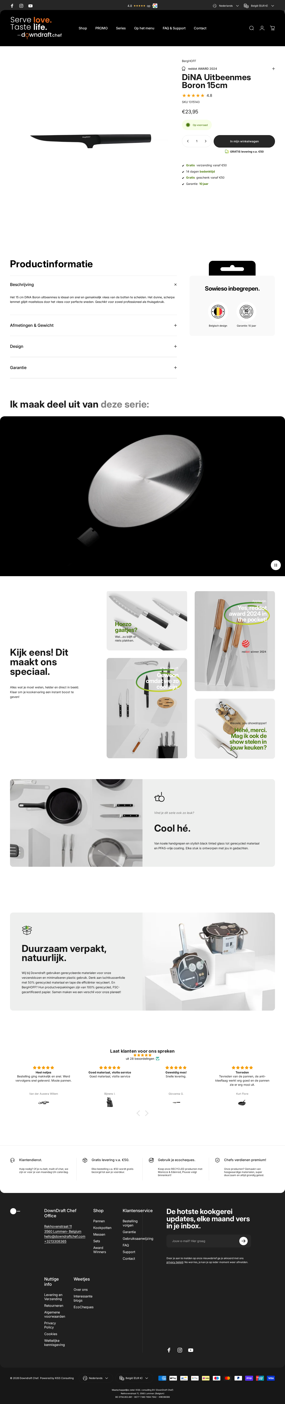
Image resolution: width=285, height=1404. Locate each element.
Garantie (129, 1232)
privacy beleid (174, 1262)
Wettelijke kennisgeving (54, 1342)
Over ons (81, 1289)
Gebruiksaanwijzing (138, 1238)
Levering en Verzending (53, 1297)
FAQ (126, 1245)
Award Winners (99, 1250)
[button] (197, 95)
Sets (96, 1241)
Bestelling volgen (130, 1223)
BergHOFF (189, 61)
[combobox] (226, 5)
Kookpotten (102, 1228)
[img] (142, 1055)
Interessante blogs (83, 1298)
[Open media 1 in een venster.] (89, 138)
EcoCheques (83, 1307)
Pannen (99, 1221)
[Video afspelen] (142, 496)
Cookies (50, 1334)
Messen (99, 1234)
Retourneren (53, 1305)
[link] (128, 629)
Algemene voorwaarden (54, 1314)
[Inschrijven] (243, 1241)
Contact (129, 1258)
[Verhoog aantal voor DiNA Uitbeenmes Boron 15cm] (206, 141)
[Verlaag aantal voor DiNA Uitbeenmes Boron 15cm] (187, 141)
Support (129, 1252)
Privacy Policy (50, 1325)
